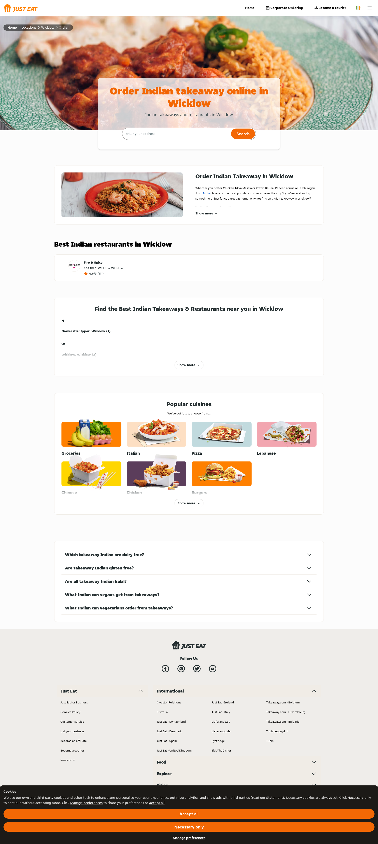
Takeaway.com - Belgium (283, 702)
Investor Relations (169, 702)
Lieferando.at (221, 722)
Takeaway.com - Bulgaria (282, 722)
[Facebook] (165, 668)
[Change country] (358, 8)
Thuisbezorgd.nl (277, 731)
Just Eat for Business (74, 702)
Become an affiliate (73, 741)
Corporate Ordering (286, 7)
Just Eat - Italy (221, 712)
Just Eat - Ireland (223, 702)
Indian (207, 193)
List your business (72, 731)
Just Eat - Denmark (169, 731)
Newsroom (67, 760)
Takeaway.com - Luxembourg (285, 712)
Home (250, 7)
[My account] (369, 8)
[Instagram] (181, 668)
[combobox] (176, 133)
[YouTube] (212, 668)
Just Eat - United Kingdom (174, 750)
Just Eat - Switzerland (171, 722)
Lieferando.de (221, 731)
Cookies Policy (70, 712)
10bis (269, 741)
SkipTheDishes (221, 750)
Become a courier (332, 7)
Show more (204, 213)
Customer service (72, 722)
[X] (196, 668)
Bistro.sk (162, 712)
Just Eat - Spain (167, 741)
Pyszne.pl (218, 741)
